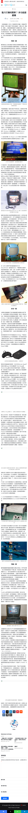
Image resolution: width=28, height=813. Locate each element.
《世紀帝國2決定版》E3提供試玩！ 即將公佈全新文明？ (20, 740)
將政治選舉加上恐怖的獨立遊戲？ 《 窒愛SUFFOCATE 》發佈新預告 (7, 748)
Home (14, 9)
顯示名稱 (3, 779)
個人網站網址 (4, 791)
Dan (7, 18)
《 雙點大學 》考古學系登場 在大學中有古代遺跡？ (7, 739)
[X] (7, 711)
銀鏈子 (16, 746)
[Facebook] (3, 711)
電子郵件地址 (4, 785)
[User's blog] (9, 5)
